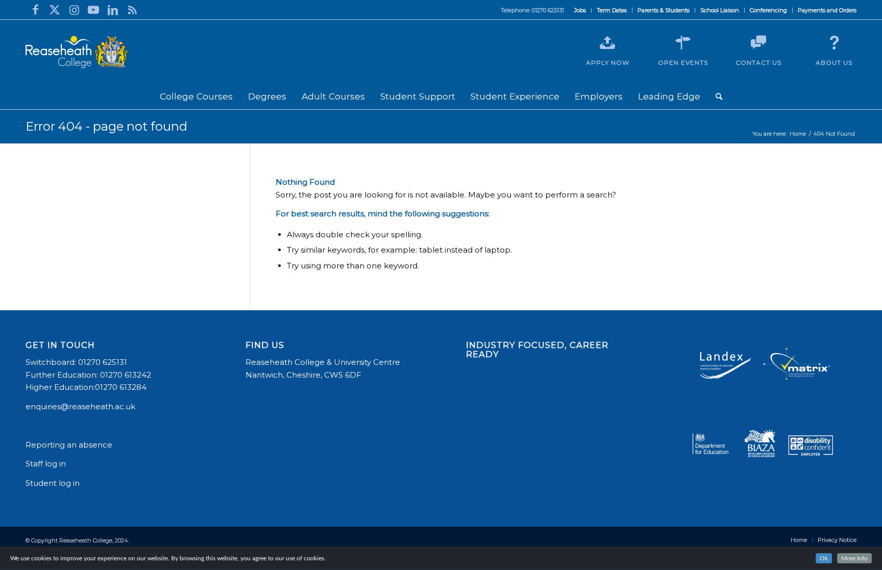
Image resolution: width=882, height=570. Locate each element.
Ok (824, 558)
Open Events (683, 62)
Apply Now (607, 62)
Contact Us (758, 62)
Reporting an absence (70, 445)
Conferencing (768, 10)
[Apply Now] (607, 43)
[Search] (719, 96)
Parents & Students (664, 10)
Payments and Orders (827, 10)
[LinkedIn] (112, 9)
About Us (834, 62)
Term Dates (612, 10)
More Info (854, 558)
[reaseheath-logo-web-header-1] (77, 52)
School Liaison (719, 10)
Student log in (54, 483)
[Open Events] (683, 43)
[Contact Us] (758, 43)
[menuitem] (580, 10)
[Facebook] (35, 9)
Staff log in (46, 463)
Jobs (580, 10)
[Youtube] (93, 9)
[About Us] (834, 43)
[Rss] (132, 9)
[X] (54, 9)
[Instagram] (74, 9)
